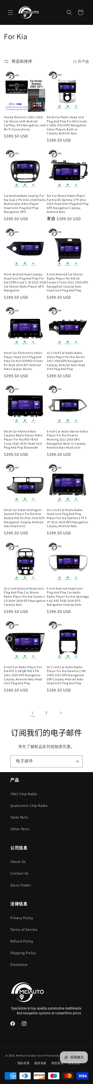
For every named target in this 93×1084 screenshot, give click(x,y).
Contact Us (19, 873)
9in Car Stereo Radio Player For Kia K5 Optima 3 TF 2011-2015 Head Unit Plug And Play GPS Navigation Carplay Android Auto (68, 204)
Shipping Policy (23, 952)
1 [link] (33, 712)
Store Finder (20, 885)
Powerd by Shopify (58, 1055)
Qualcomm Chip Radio (29, 805)
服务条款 (40, 1063)
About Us (18, 861)
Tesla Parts (19, 817)
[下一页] (60, 712)
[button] (10, 12)
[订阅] (76, 761)
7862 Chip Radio (23, 794)
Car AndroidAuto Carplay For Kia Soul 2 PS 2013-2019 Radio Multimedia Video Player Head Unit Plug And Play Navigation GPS (25, 204)
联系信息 (74, 1063)
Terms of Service (23, 929)
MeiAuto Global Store (30, 1055)
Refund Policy (21, 941)
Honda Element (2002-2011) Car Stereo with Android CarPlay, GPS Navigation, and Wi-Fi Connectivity (25, 123)
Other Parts (19, 829)
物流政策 (57, 1063)
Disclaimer (19, 964)
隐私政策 (24, 1063)
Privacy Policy (21, 917)
